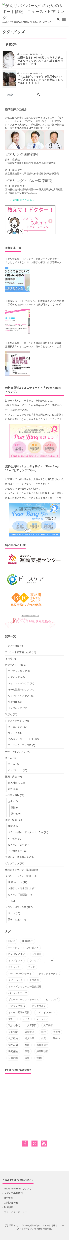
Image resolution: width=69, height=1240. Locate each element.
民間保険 (13, 1051)
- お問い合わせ (10, 1202)
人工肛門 (32, 1025)
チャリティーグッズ (49, 973)
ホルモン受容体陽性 (18, 1012)
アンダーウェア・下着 (19, 745)
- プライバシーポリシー (15, 1212)
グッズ (31, 967)
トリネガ (34, 980)
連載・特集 (11, 820)
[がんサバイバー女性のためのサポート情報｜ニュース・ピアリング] (34, 11)
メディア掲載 (12, 646)
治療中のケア (12, 665)
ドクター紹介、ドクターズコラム (25, 832)
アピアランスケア (17, 671)
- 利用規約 (8, 1207)
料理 (27, 1045)
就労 (13, 813)
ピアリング (52, 999)
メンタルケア (15, 708)
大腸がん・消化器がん (17, 857)
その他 (8, 658)
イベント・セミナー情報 (18, 876)
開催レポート (15, 882)
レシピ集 (12, 838)
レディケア (42, 1019)
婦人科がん (14, 782)
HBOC (11, 941)
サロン (11, 913)
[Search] (38, 95)
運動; (39, 1058)
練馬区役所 (42, 1051)
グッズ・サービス (14, 720)
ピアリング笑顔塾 (17, 894)
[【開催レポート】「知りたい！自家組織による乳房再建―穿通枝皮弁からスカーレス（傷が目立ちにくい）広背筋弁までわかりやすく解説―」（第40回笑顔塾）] (17, 322)
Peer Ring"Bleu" (16, 954)
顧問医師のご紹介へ (23, 200)
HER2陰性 (27, 941)
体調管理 (29, 1032)
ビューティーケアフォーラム (23, 999)
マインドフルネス (46, 1012)
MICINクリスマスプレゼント (23, 947)
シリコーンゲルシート (20, 973)
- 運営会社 (8, 1198)
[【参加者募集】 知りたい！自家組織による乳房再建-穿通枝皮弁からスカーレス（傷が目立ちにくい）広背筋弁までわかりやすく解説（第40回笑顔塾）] (17, 364)
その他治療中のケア (18, 689)
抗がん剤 (13, 1045)
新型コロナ (42, 1045)
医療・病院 (11, 776)
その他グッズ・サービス (21, 739)
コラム (8, 758)
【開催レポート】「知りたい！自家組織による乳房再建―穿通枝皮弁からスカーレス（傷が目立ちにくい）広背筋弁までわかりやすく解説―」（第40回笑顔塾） (34, 303)
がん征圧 (37, 954)
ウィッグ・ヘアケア (18, 695)
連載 (10, 826)
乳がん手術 (14, 1025)
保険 (13, 807)
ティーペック (15, 980)
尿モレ (56, 1038)
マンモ (11, 1019)
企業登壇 (13, 1032)
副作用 (56, 1032)
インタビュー (15, 770)
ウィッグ (12, 733)
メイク (25, 1019)
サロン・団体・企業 (15, 907)
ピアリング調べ (16, 844)
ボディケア (14, 677)
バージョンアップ (17, 993)
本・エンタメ (15, 726)
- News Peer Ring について (17, 1188)
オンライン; (14, 967)
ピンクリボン (39, 1006)
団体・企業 (14, 919)
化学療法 (13, 1038)
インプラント (15, 960)
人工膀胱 (48, 1025)
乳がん (8, 714)
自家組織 (13, 1058)
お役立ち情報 (12, 795)
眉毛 (27, 1051)
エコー (49, 960)
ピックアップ (12, 863)
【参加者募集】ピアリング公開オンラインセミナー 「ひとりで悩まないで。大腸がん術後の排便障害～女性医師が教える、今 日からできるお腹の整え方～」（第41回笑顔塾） (34, 261)
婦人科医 (29, 1038)
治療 (10, 789)
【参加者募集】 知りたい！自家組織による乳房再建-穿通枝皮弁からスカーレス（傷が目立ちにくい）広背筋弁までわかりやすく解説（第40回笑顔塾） (34, 345)
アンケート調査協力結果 (18, 652)
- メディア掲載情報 (13, 1193)
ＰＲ (7, 900)
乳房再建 (12, 702)
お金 (10, 801)
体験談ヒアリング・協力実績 (20, 869)
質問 (27, 1058)
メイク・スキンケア (18, 683)
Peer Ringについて (15, 751)
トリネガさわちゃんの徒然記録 (24, 986)
